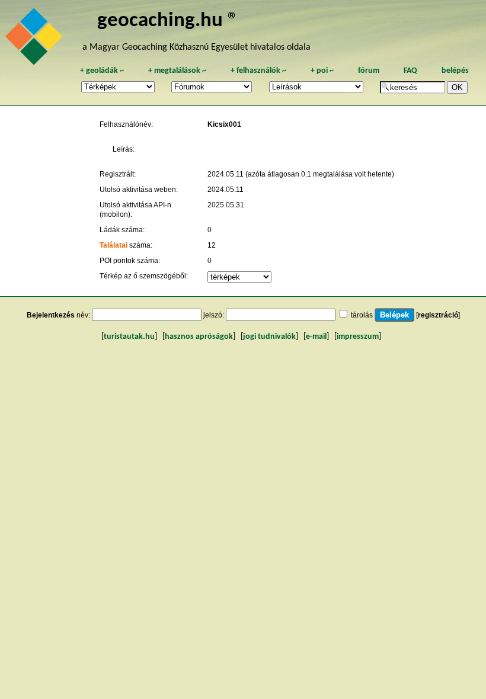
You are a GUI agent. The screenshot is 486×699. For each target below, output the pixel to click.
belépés (455, 71)
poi (322, 71)
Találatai (113, 245)
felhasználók (258, 71)
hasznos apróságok (199, 337)
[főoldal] (35, 40)
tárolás (362, 315)
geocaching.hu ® (167, 21)
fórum (368, 71)
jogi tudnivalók (269, 337)
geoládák (102, 71)
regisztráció (438, 315)
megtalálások (177, 71)
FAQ (410, 71)
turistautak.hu (129, 337)
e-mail (316, 337)
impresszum (358, 337)
